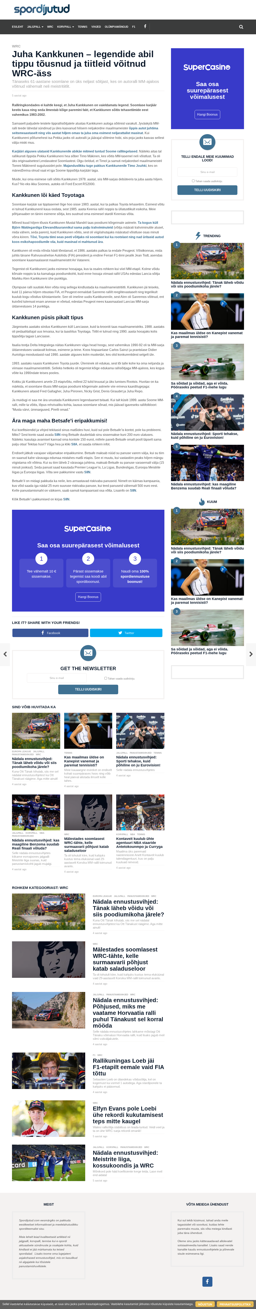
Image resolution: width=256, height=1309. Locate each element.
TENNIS (82, 27)
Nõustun (205, 1304)
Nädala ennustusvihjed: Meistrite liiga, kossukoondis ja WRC (125, 1159)
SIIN (57, 434)
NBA (42, 833)
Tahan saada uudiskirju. (121, 678)
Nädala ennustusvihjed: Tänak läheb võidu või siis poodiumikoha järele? (34, 763)
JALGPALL (34, 27)
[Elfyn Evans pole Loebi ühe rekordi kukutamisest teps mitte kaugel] (48, 1118)
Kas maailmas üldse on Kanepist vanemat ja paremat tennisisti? (84, 761)
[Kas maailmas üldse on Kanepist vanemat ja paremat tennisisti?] (88, 730)
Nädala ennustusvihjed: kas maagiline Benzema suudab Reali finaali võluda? (35, 844)
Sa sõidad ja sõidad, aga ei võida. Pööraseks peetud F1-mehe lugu (199, 385)
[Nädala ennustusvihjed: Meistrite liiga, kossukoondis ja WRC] (48, 1162)
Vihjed (96, 27)
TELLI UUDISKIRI (88, 689)
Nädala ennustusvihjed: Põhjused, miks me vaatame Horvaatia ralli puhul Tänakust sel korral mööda (128, 1013)
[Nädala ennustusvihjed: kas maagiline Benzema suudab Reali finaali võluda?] (36, 812)
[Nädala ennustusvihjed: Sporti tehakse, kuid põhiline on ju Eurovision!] (140, 730)
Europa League (21, 751)
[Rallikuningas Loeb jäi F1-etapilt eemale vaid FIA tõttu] (48, 1070)
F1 (133, 27)
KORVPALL (64, 27)
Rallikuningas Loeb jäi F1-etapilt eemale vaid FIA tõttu (128, 1067)
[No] (251, 1304)
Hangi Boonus (88, 597)
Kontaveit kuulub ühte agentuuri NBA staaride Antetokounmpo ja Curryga (139, 843)
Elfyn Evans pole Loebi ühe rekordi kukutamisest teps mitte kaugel (128, 1114)
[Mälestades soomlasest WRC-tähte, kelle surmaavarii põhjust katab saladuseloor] (88, 812)
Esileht (17, 27)
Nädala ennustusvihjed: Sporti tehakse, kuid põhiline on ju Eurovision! (138, 761)
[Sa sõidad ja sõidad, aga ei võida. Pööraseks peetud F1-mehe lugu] (207, 361)
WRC (50, 27)
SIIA (74, 444)
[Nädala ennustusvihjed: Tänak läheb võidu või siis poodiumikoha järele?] (36, 730)
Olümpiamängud (116, 27)
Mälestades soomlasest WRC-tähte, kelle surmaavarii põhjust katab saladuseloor (86, 845)
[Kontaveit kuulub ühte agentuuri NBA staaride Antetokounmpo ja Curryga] (140, 812)
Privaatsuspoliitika (235, 1304)
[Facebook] (145, 26)
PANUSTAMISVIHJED (23, 754)
